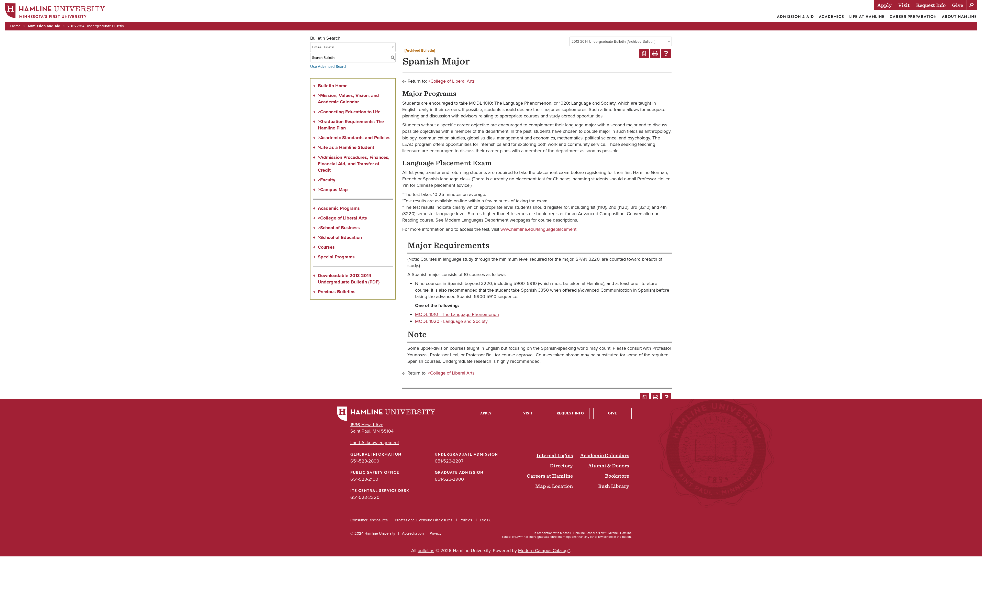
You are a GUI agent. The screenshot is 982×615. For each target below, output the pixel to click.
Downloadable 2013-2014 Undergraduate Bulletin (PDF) (349, 278)
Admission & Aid (795, 16)
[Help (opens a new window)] (666, 53)
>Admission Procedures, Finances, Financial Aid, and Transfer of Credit (353, 163)
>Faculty (326, 180)
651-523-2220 (365, 497)
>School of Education (340, 237)
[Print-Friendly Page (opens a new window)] (655, 53)
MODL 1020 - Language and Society (451, 321)
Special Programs (336, 257)
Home (15, 26)
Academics (831, 16)
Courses (326, 247)
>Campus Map (333, 189)
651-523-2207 (449, 461)
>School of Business (339, 227)
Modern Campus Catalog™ (544, 550)
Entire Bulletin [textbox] (323, 47)
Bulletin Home (333, 85)
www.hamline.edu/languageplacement (538, 229)
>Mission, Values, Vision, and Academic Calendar (348, 98)
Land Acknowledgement (374, 443)
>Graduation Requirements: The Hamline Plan (351, 124)
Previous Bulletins (336, 291)
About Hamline (959, 16)
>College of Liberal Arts (342, 218)
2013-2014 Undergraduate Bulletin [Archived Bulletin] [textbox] (613, 41)
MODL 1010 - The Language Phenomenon (457, 314)
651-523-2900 (449, 479)
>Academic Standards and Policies (354, 137)
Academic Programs (339, 208)
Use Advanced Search (328, 66)
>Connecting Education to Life (349, 111)
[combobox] (621, 41)
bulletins (426, 550)
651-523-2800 (364, 461)
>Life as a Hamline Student (346, 147)
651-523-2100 (364, 479)
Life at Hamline (867, 16)
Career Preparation (913, 16)
